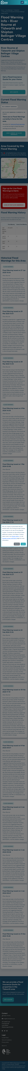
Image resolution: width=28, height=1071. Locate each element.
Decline (17, 544)
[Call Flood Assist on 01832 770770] (22, 2)
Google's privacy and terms (9, 538)
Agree (23, 544)
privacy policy (15, 536)
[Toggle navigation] (25, 2)
